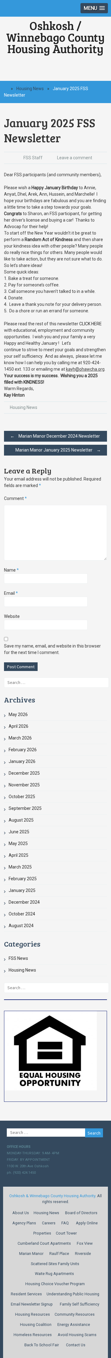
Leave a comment (74, 157)
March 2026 (20, 737)
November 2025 (24, 784)
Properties (42, 1233)
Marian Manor (31, 1253)
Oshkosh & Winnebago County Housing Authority (52, 1195)
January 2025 (22, 890)
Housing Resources (32, 1314)
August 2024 (21, 925)
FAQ (65, 1223)
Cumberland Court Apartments (44, 1243)
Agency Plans (24, 1223)
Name (11, 570)
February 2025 (23, 878)
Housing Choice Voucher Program (55, 1283)
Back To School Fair (41, 1345)
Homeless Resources (33, 1334)
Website (12, 616)
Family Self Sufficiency (79, 1304)
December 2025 (24, 773)
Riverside (83, 1253)
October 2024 (22, 913)
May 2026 (18, 714)
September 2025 (25, 808)
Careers (49, 1223)
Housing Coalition (35, 1324)
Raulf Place (59, 1253)
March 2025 (20, 866)
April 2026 (18, 726)
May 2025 (18, 843)
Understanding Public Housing (73, 1294)
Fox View (84, 1243)
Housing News (30, 88)
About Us (20, 1212)
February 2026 (23, 749)
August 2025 (21, 820)
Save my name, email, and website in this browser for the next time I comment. (52, 649)
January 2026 (22, 761)
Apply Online (87, 1223)
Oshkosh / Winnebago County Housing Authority (55, 37)
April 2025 (18, 855)
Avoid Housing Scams (77, 1334)
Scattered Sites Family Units (55, 1263)
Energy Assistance (73, 1324)
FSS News (18, 958)
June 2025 (19, 831)
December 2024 (24, 902)
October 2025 (22, 796)
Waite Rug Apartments (54, 1273)
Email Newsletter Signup (32, 1304)
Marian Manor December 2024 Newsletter (55, 436)
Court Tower (66, 1233)
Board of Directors (81, 1212)
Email (11, 593)
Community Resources (75, 1314)
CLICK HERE (90, 323)
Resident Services (26, 1294)
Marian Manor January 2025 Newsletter (58, 450)
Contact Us (75, 1345)
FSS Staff (33, 157)
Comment (15, 498)
